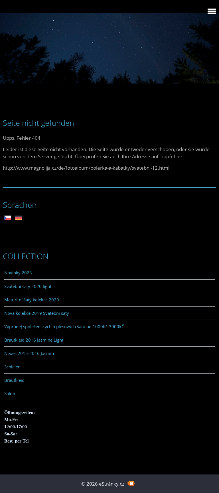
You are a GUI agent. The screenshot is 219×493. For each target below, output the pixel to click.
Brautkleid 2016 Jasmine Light (33, 340)
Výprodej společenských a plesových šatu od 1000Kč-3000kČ (64, 326)
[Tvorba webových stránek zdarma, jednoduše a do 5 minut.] (131, 483)
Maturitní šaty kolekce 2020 (31, 300)
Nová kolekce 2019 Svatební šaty (36, 313)
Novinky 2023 (18, 272)
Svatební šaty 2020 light (27, 286)
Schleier (12, 367)
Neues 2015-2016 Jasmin (29, 353)
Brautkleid (14, 380)
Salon (9, 393)
